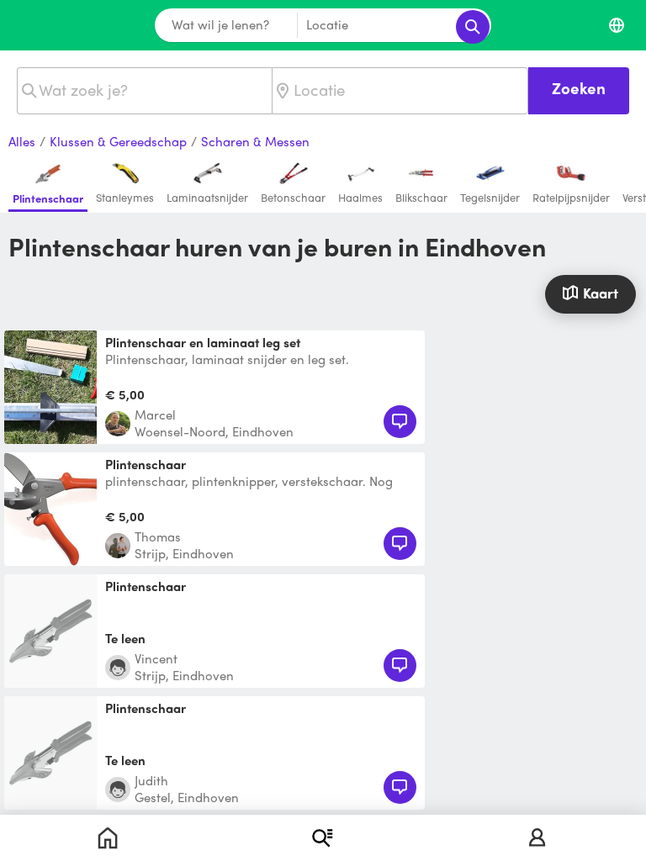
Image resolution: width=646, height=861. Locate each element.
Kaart (600, 293)
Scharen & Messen (255, 142)
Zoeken (579, 88)
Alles (21, 142)
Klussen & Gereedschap (118, 142)
